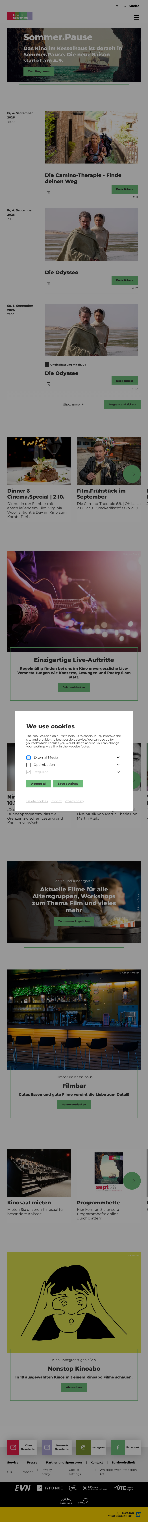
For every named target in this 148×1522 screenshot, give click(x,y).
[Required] (28, 772)
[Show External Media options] (118, 757)
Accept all (39, 783)
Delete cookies (37, 801)
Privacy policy (74, 801)
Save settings (68, 783)
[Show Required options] (118, 772)
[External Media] (28, 757)
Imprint (56, 801)
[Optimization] (28, 765)
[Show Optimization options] (118, 765)
